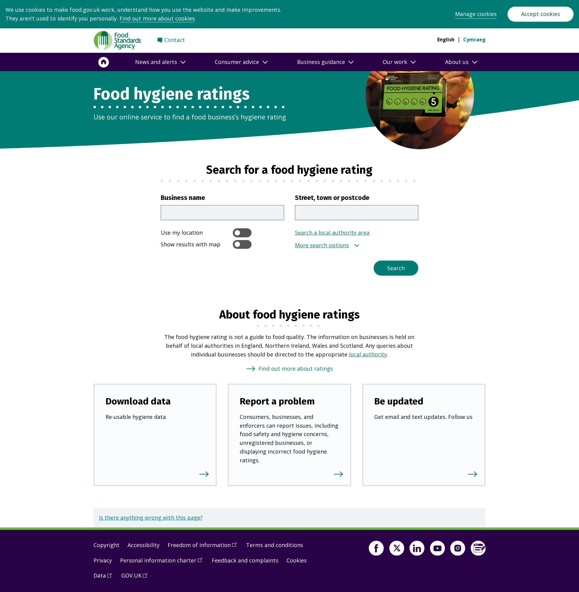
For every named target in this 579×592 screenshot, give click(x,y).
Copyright (106, 545)
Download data (138, 401)
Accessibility (144, 545)
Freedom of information (204, 547)
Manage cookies (476, 13)
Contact (174, 39)
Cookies (296, 560)
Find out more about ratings (295, 368)
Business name (183, 198)
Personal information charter (163, 563)
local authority (368, 354)
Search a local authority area (332, 232)
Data (104, 578)
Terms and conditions (274, 545)
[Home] (103, 62)
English (445, 39)
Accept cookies (540, 13)
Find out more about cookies (157, 18)
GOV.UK (136, 578)
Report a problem (277, 401)
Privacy (102, 560)
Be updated (398, 401)
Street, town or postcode (332, 198)
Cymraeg (474, 39)
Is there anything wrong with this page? (151, 517)
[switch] (242, 232)
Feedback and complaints (245, 560)
